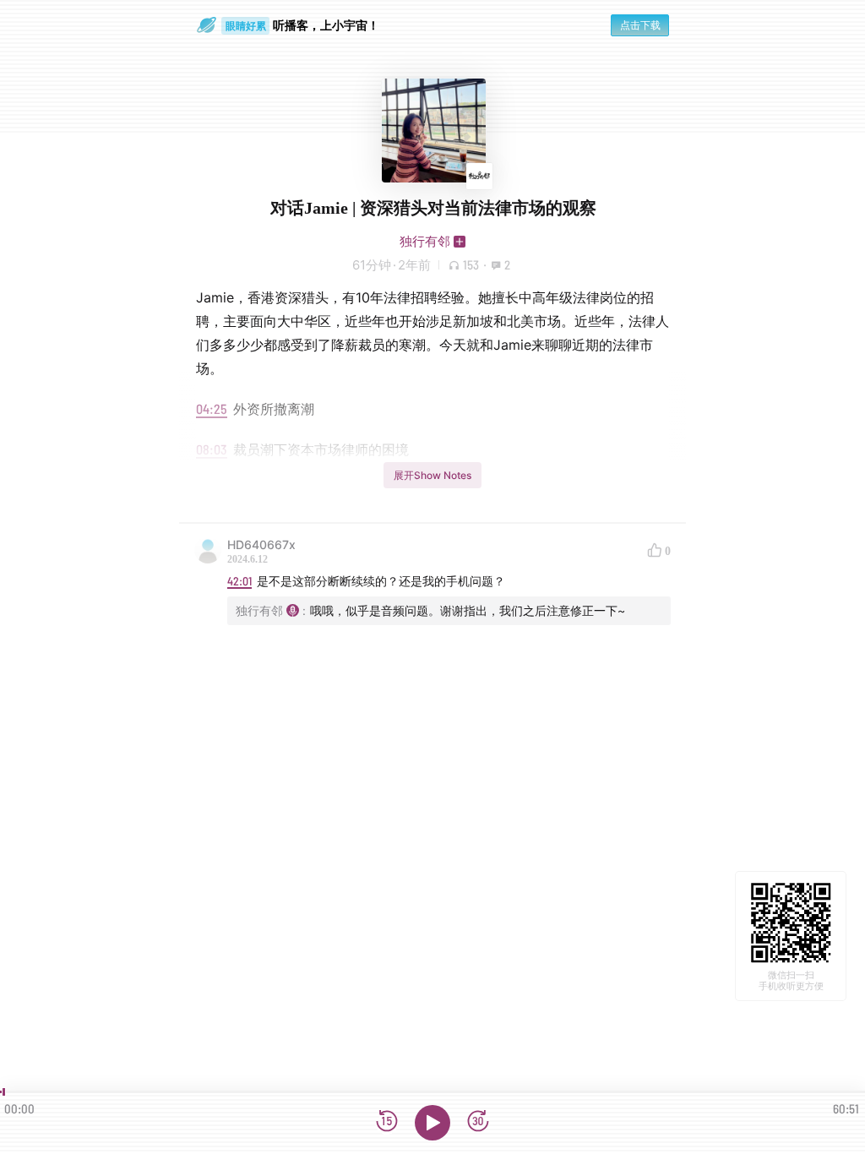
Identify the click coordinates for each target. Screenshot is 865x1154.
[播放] (432, 1122)
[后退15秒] (386, 1122)
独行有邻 (425, 241)
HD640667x (261, 544)
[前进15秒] (478, 1122)
